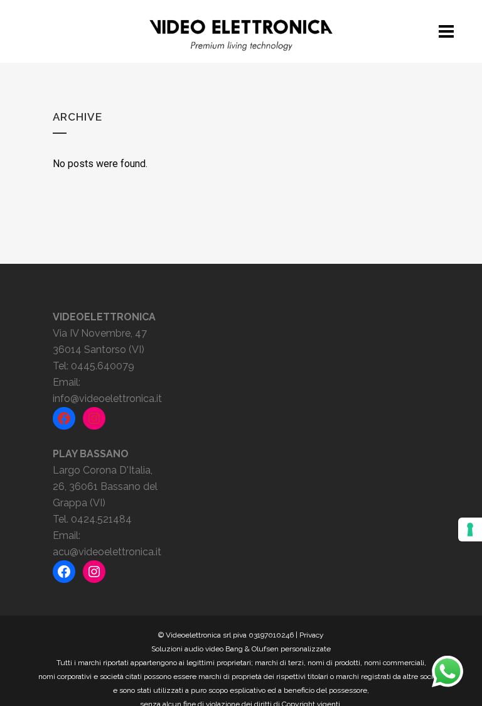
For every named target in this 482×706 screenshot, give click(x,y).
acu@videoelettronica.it (107, 552)
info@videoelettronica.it (107, 399)
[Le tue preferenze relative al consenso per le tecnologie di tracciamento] (470, 529)
